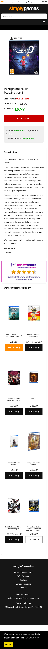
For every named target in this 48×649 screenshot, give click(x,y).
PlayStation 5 (20, 130)
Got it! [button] (8, 644)
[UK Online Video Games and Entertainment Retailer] (24, 9)
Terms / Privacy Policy (23, 572)
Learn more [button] (34, 638)
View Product (34, 540)
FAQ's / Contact (23, 576)
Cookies (23, 580)
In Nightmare (28, 138)
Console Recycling (23, 584)
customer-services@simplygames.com (23, 598)
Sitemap (23, 588)
